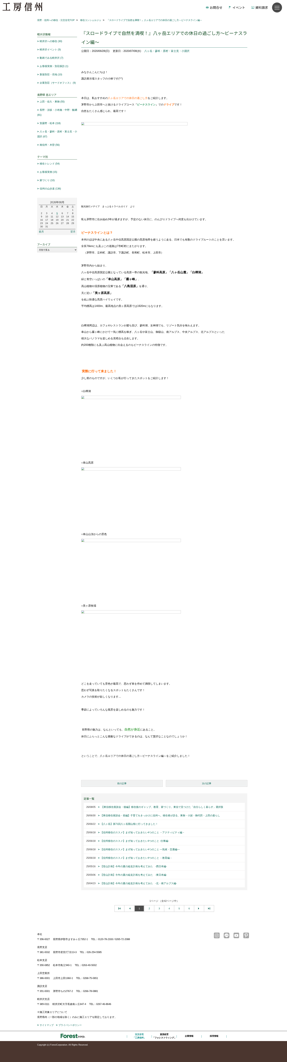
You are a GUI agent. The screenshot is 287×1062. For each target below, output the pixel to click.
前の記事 (122, 783)
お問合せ (216, 7)
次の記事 (206, 783)
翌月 (72, 231)
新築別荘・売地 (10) (51, 74)
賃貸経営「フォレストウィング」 (164, 1036)
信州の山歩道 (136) (50, 188)
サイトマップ (47, 1025)
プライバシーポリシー (70, 1025)
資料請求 (261, 7)
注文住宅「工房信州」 (139, 1036)
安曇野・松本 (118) (50, 123)
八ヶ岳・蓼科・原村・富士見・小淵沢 (167, 51)
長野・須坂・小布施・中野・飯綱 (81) (57, 112)
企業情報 (189, 1036)
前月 (41, 231)
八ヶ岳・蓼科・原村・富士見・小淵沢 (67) (57, 134)
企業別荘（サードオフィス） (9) (58, 82)
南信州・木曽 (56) (50, 144)
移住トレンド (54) (50, 163)
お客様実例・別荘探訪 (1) (54, 66)
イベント (239, 7)
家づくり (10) (47, 180)
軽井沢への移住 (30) (51, 41)
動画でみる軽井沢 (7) (51, 57)
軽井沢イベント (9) (50, 49)
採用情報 (214, 1036)
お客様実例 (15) (48, 171)
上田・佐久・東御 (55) (52, 101)
